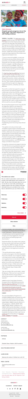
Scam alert (12, 396)
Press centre (14, 372)
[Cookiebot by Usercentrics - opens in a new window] (20, 172)
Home (3, 372)
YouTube (15, 315)
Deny (14, 226)
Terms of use (17, 396)
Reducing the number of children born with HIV (13, 357)
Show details (20, 212)
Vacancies (9, 385)
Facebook (21, 313)
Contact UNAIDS (17, 385)
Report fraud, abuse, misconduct (14, 394)
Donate (24, 5)
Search (3, 5)
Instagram (8, 315)
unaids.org (4, 313)
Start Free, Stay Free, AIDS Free (11, 73)
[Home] (6, 2)
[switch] (24, 199)
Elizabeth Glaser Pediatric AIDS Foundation (12, 343)
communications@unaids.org (7, 330)
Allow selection (14, 221)
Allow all (14, 217)
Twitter (3, 315)
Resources (8, 372)
